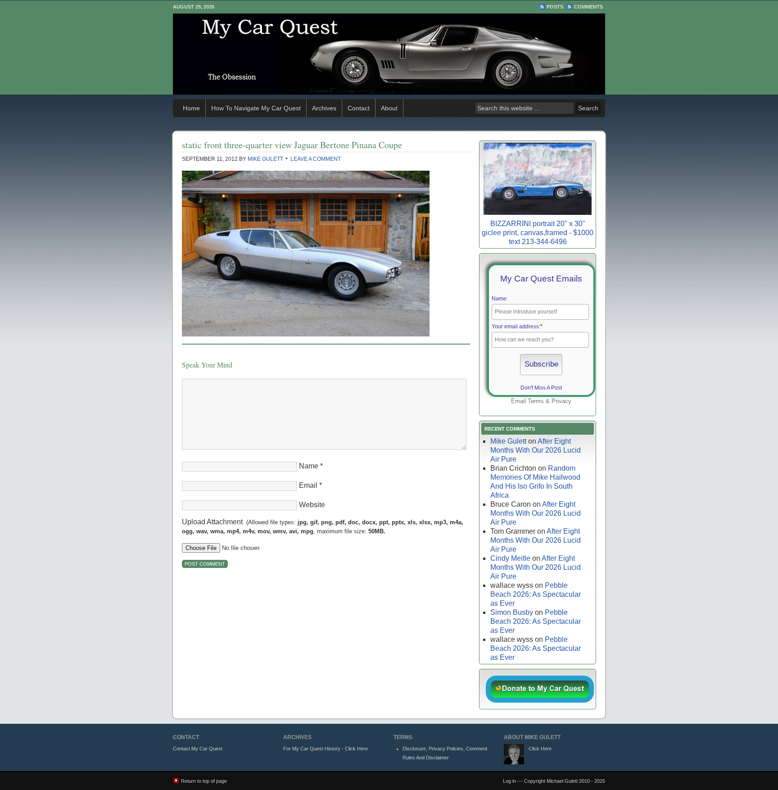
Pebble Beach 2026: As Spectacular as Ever (535, 594)
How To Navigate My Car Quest (256, 108)
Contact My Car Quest (197, 748)
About (389, 108)
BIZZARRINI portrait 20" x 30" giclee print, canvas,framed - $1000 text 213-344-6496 (537, 232)
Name (308, 466)
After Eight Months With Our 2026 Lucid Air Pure (535, 450)
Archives (324, 108)
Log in (509, 781)
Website (312, 505)
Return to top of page (204, 781)
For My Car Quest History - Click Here (325, 748)
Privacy (561, 401)
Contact (359, 108)
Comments (588, 6)
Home (191, 108)
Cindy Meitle (510, 558)
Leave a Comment (315, 159)
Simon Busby (511, 612)
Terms (536, 401)
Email (308, 485)
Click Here (540, 748)
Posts (555, 6)
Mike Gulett (265, 159)
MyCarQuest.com (389, 54)
